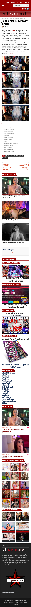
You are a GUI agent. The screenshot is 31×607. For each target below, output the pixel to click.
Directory (15, 604)
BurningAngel (7, 381)
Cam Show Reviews (9, 18)
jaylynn (16, 155)
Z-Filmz (4, 403)
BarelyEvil (5, 377)
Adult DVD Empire (8, 373)
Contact (11, 602)
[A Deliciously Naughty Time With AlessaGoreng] (15, 186)
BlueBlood (5, 379)
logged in (13, 252)
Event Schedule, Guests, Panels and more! (15, 305)
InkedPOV (5, 391)
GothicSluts (6, 389)
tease (21, 155)
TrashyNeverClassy (9, 401)
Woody (6, 26)
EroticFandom (7, 383)
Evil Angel (5, 385)
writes (6, 123)
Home (3, 18)
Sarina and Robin (8, 399)
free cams (9, 155)
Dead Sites (23, 602)
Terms (17, 602)
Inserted (5, 393)
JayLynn (13, 30)
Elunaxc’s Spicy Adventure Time (24, 167)
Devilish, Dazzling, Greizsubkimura (14, 220)
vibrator (5, 157)
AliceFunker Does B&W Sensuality (14, 242)
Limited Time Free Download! (15, 339)
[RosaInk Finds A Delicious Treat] (15, 444)
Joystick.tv (5, 395)
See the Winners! (15, 281)
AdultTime (5, 375)
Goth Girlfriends (7, 387)
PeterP (5, 432)
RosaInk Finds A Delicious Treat (18, 2)
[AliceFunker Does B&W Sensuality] (15, 232)
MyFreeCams (6, 397)
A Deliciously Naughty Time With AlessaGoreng (13, 196)
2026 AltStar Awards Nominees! (15, 314)
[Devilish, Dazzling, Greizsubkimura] (15, 210)
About (6, 602)
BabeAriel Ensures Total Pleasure (6, 167)
